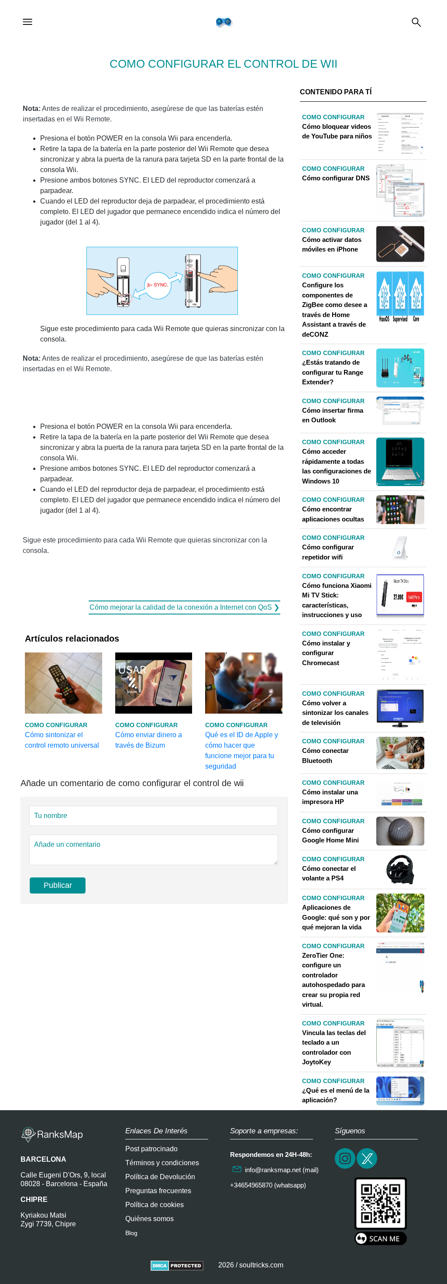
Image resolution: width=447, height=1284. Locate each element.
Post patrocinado (151, 1149)
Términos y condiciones (162, 1163)
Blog (131, 1232)
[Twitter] (367, 1167)
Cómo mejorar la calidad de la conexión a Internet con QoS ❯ (184, 607)
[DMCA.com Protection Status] (177, 1265)
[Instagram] (346, 1167)
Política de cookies (154, 1204)
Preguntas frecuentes (158, 1190)
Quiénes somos (149, 1218)
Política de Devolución (160, 1176)
